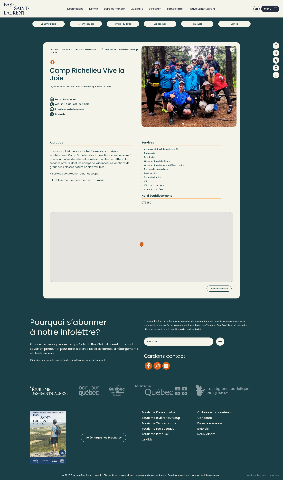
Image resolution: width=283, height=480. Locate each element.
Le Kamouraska (48, 23)
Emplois (203, 429)
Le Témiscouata (86, 23)
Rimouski (197, 23)
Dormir (93, 9)
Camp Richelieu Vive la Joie (73, 51)
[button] (141, 244)
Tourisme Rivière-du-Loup (161, 418)
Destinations (75, 9)
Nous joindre (206, 434)
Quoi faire (137, 9)
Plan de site (274, 475)
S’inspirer (155, 9)
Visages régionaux (156, 475)
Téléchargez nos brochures (103, 437)
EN (256, 8)
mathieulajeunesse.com (208, 475)
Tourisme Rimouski (155, 434)
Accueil (54, 49)
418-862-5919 (63, 104)
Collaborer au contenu (214, 412)
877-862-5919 (81, 104)
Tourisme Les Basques (158, 429)
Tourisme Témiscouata (159, 423)
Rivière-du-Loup (123, 23)
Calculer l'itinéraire (219, 288)
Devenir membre (209, 423)
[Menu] (270, 9)
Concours (204, 418)
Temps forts (175, 9)
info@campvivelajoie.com (70, 109)
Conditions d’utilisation (256, 475)
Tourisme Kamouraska (158, 412)
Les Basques (160, 23)
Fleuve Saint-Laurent (202, 9)
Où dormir (65, 49)
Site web (60, 114)
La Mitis (234, 23)
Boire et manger (114, 9)
